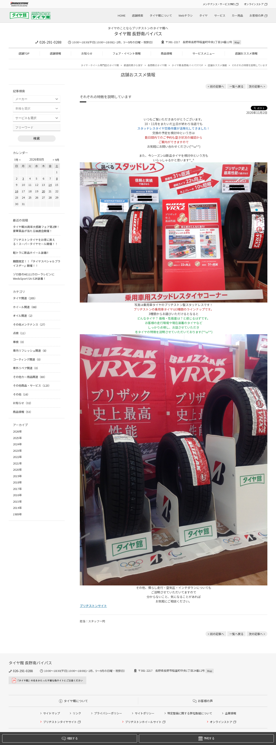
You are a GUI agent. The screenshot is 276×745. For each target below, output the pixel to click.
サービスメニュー (203, 53)
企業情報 (230, 713)
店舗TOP (24, 53)
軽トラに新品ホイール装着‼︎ (30, 253)
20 (43, 191)
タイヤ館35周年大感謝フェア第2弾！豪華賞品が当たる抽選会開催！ (36, 229)
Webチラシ (186, 15)
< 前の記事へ (216, 86)
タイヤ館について (161, 15)
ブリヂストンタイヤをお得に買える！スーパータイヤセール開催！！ (35, 242)
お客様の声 (256, 15)
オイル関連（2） (23, 316)
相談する (72, 738)
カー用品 (237, 15)
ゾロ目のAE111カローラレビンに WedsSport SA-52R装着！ (33, 276)
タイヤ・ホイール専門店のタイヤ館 (100, 65)
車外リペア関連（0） (26, 368)
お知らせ (87, 53)
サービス (219, 15)
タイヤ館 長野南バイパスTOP (187, 65)
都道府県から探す (133, 65)
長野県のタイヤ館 (157, 65)
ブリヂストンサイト (93, 606)
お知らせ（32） (23, 403)
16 (16, 191)
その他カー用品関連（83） (30, 377)
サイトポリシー (144, 713)
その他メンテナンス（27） (30, 324)
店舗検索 (137, 15)
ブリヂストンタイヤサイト (60, 722)
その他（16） (21, 394)
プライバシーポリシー (108, 713)
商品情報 (166, 53)
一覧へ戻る (236, 86)
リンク (77, 713)
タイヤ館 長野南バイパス (138, 33)
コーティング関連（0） (27, 359)
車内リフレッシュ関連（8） (30, 350)
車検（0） (19, 342)
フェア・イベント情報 (127, 53)
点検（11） (20, 333)
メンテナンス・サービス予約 (219, 4)
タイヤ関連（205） (25, 298)
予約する (209, 738)
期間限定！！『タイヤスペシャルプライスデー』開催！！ (36, 263)
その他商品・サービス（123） (32, 385)
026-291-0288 (50, 42)
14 (50, 185)
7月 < (17, 160)
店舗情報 (55, 53)
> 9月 (56, 160)
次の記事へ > (257, 86)
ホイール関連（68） (25, 307)
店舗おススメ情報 (246, 53)
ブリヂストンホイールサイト (143, 722)
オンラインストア (253, 4)
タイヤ (203, 15)
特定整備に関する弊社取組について (189, 713)
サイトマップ (51, 713)
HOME (121, 15)
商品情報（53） (23, 412)
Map (237, 42)
